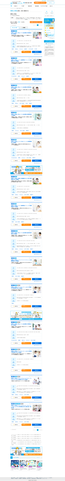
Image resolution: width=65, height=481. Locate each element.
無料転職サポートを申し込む (40, 2)
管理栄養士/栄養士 (39, 478)
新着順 (24, 27)
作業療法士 (16, 478)
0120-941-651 (27, 2)
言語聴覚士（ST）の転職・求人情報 (21, 438)
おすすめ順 (15, 27)
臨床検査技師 (24, 478)
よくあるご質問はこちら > (52, 38)
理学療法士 (12, 478)
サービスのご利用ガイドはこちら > (51, 37)
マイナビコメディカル (13, 8)
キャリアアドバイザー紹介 (44, 6)
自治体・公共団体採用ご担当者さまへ (21, 477)
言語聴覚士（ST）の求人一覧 (30, 438)
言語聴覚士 (20, 478)
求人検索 (22, 6)
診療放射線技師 (34, 478)
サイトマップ (45, 477)
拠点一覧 (51, 6)
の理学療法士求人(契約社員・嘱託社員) (21, 406)
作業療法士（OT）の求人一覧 (30, 436)
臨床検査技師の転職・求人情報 (21, 440)
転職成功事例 (29, 6)
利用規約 (37, 477)
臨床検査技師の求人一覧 (28, 440)
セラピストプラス (44, 478)
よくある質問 (50, 477)
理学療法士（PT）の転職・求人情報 (21, 434)
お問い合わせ (41, 477)
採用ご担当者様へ (44, 0)
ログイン (50, 2)
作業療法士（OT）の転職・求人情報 (21, 436)
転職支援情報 (37, 6)
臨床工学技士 (29, 478)
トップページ (11, 6)
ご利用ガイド (15, 6)
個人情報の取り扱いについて (31, 477)
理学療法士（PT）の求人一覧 (30, 434)
